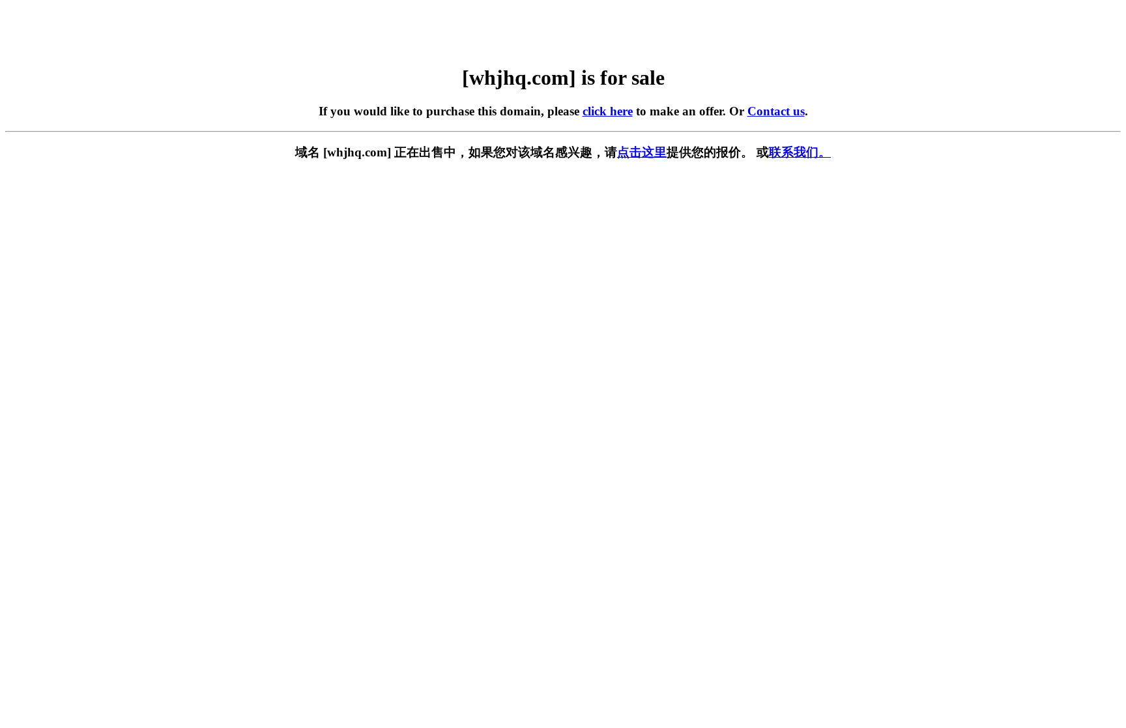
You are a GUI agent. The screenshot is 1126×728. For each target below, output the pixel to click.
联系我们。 (800, 152)
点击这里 (642, 152)
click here (608, 111)
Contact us (776, 111)
